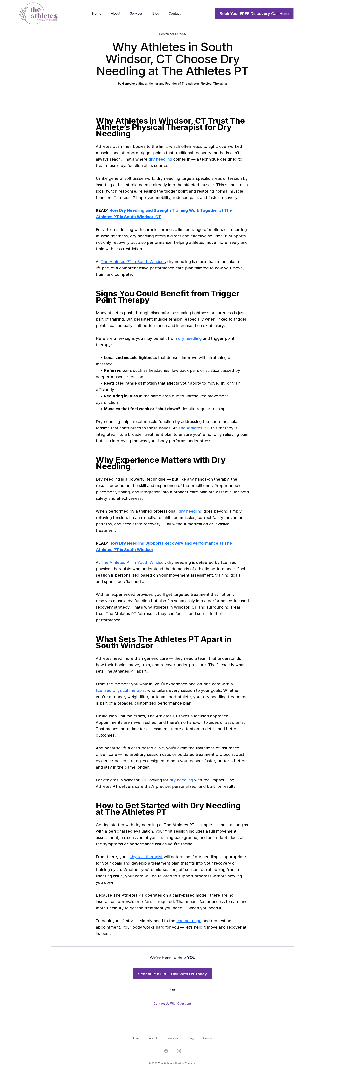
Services (172, 1038)
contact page (188, 920)
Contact (208, 1038)
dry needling (160, 159)
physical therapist (146, 856)
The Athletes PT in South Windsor (133, 261)
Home (136, 1038)
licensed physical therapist (121, 690)
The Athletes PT (193, 428)
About (153, 1038)
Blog (191, 1038)
